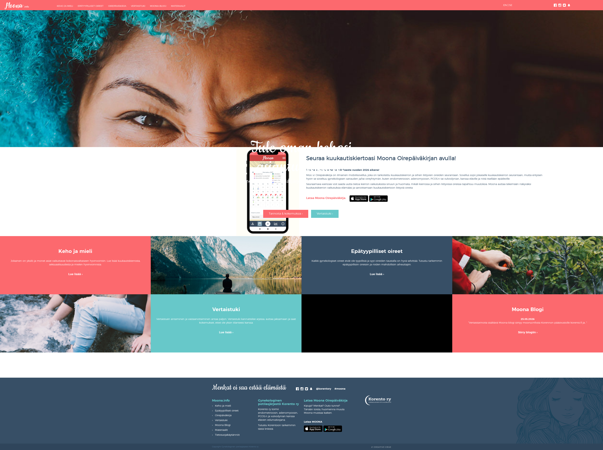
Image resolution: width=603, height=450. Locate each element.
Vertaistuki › (325, 213)
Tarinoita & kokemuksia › (286, 213)
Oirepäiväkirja (117, 6)
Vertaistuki (138, 6)
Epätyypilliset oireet (90, 6)
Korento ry (322, 181)
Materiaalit (178, 6)
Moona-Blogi (158, 6)
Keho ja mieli (65, 6)
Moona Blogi (223, 425)
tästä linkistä (265, 429)
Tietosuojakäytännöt (227, 435)
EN (505, 5)
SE (510, 5)
